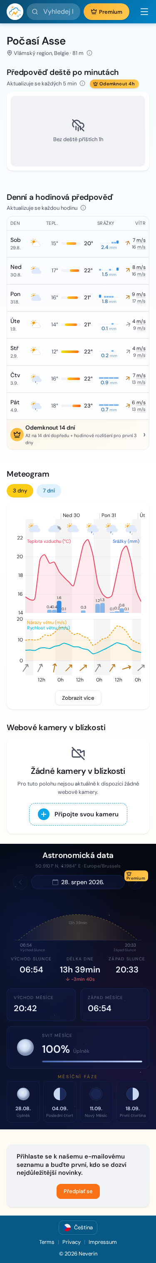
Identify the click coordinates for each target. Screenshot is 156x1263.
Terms (46, 1242)
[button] (141, 11)
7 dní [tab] (49, 490)
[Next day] (135, 882)
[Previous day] (20, 882)
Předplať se (78, 1191)
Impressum (103, 1242)
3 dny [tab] (20, 490)
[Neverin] (15, 11)
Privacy (71, 1242)
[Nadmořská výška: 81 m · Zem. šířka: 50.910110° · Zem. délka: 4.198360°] (89, 53)
